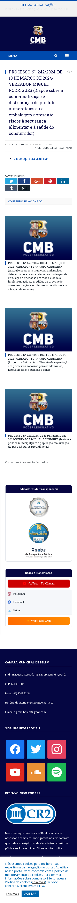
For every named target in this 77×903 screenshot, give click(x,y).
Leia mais (38, 882)
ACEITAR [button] (30, 893)
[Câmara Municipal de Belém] (38, 34)
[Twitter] (36, 749)
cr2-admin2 (17, 144)
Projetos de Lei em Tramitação (53, 147)
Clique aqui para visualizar (31, 159)
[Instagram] (56, 749)
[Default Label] (15, 772)
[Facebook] (15, 749)
